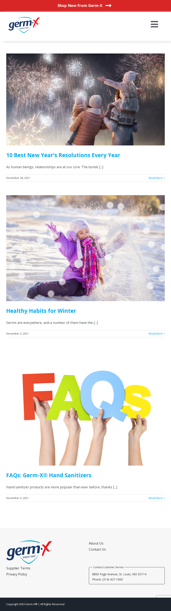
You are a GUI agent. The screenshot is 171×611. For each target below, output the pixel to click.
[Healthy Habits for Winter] (85, 248)
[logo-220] (24, 18)
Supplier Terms (18, 568)
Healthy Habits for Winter (41, 310)
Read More (156, 178)
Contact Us (97, 549)
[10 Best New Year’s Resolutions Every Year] (85, 99)
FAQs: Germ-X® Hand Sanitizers (48, 475)
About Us (96, 543)
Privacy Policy (16, 574)
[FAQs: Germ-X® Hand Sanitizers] (85, 408)
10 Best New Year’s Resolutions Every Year (63, 155)
